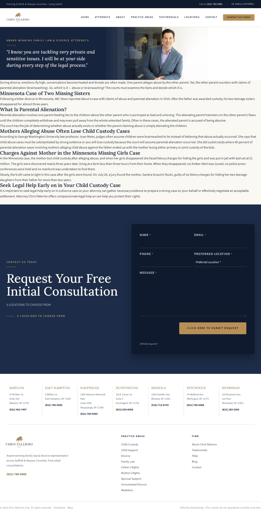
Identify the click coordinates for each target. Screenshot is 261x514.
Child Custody (129, 444)
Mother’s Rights (130, 473)
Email (200, 235)
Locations (191, 17)
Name (145, 235)
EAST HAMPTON (57, 388)
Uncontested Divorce (134, 485)
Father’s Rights (130, 467)
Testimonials (169, 17)
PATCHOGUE (196, 388)
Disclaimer (60, 508)
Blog (194, 462)
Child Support (129, 450)
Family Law (128, 462)
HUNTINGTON (127, 388)
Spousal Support (131, 479)
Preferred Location (213, 254)
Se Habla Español (242, 4)
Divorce (125, 456)
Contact (211, 17)
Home (85, 17)
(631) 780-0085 (214, 4)
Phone (146, 254)
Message (148, 272)
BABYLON (16, 388)
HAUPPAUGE (89, 388)
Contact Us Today (239, 17)
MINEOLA (158, 388)
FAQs (195, 456)
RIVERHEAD (231, 388)
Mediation (127, 490)
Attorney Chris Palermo (32, 196)
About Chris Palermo (204, 444)
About (120, 17)
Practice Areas (142, 17)
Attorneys (102, 17)
